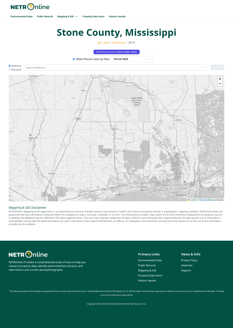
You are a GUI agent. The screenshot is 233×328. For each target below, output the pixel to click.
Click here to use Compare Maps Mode (116, 51)
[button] (220, 79)
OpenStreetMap (206, 199)
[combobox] (26, 67)
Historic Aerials (117, 16)
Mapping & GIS (147, 270)
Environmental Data (21, 16)
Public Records (45, 16)
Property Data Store (93, 16)
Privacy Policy (189, 260)
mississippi (119, 42)
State (106, 42)
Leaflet (193, 199)
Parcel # (16, 69)
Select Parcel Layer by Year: (93, 59)
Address (16, 66)
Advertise (186, 265)
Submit (217, 67)
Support (186, 270)
